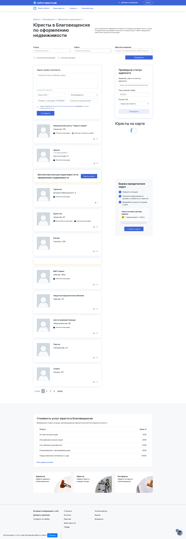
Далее (60, 391)
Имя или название (123, 47)
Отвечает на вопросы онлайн (84, 133)
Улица (36, 47)
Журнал (97, 515)
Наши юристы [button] (58, 8)
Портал (56, 344)
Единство (57, 214)
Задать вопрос (43, 8)
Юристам (67, 519)
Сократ (56, 369)
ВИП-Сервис (58, 271)
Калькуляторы (87, 8)
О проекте (68, 511)
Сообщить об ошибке (41, 519)
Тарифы (67, 527)
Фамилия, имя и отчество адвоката (130, 79)
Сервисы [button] (73, 8)
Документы (99, 519)
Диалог (56, 150)
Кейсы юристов (70, 523)
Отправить (45, 113)
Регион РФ (123, 99)
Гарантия (57, 189)
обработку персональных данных (63, 106)
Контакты (67, 515)
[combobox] (52, 51)
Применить (139, 57)
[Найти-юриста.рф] (45, 2)
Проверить (134, 111)
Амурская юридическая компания (68, 296)
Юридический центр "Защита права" (70, 126)
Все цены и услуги (45, 462)
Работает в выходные (68, 58)
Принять (52, 535)
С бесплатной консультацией (45, 58)
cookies (17, 535)
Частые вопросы (101, 511)
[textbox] (52, 51)
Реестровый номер (127, 90)
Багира (56, 238)
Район (77, 47)
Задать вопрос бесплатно (48, 70)
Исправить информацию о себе (46, 511)
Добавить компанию (129, 2)
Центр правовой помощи (64, 320)
